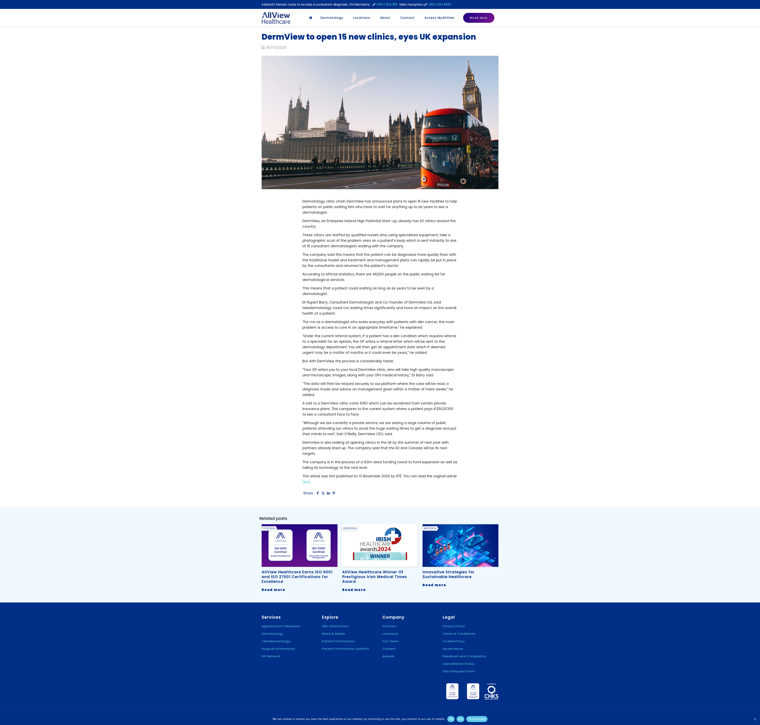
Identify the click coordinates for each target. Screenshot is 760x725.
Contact (389, 626)
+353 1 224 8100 (439, 4)
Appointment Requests (281, 626)
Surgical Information (278, 649)
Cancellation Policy (458, 664)
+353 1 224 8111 (386, 4)
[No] (755, 719)
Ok (451, 718)
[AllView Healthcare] (276, 18)
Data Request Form (459, 671)
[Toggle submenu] (346, 18)
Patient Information (338, 641)
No (460, 718)
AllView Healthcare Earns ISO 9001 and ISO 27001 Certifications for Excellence (297, 576)
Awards (388, 656)
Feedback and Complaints (464, 656)
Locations (390, 634)
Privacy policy (477, 718)
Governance (453, 649)
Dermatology (272, 634)
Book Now (478, 18)
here (306, 481)
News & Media (333, 634)
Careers (389, 649)
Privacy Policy (454, 626)
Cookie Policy (454, 641)
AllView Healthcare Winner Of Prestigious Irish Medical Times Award (374, 576)
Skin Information (335, 626)
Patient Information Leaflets (345, 649)
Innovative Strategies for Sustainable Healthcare (449, 574)
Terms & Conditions (459, 634)
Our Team (390, 641)
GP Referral (271, 656)
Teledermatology (276, 641)
